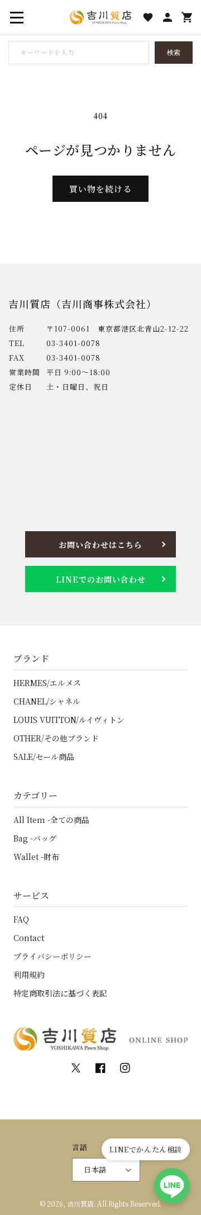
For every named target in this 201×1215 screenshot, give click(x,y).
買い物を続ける (100, 189)
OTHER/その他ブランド (56, 738)
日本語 (95, 1169)
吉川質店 (80, 1203)
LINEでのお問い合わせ (101, 579)
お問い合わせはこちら (100, 544)
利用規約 (29, 974)
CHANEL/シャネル (46, 701)
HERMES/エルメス (47, 682)
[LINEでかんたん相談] (172, 1186)
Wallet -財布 (36, 856)
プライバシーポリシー (52, 956)
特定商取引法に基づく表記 (60, 993)
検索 (173, 52)
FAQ (21, 919)
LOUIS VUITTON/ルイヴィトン (69, 719)
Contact (28, 937)
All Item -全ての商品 (51, 819)
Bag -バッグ (34, 838)
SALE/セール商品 (43, 756)
